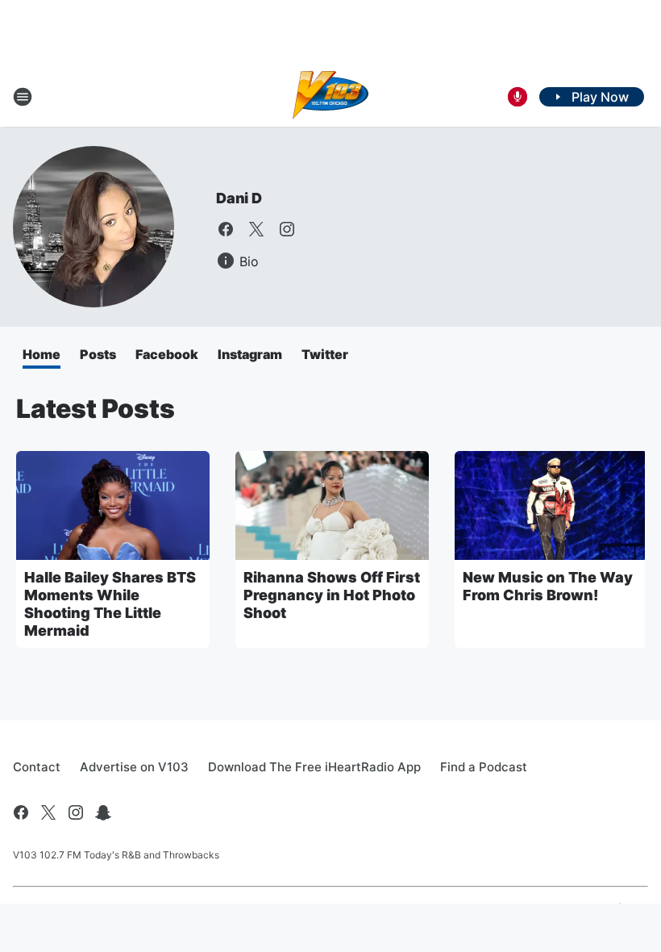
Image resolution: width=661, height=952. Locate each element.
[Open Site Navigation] (22, 96)
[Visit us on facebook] (225, 229)
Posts (98, 354)
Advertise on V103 (134, 767)
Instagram (250, 354)
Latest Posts (95, 408)
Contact (36, 767)
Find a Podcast (483, 767)
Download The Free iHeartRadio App (314, 767)
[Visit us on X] (256, 229)
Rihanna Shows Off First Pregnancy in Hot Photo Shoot (331, 595)
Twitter (324, 354)
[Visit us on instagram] (287, 229)
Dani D (239, 198)
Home (41, 354)
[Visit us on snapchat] (103, 812)
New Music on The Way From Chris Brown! (548, 586)
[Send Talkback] (517, 96)
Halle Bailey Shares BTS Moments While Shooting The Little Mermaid (110, 604)
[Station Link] (331, 97)
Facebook (166, 354)
